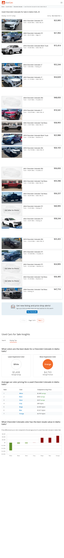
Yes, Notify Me (32, 312)
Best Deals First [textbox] (56, 15)
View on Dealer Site (11, 42)
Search (4, 340)
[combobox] (57, 15)
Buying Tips (13, 340)
